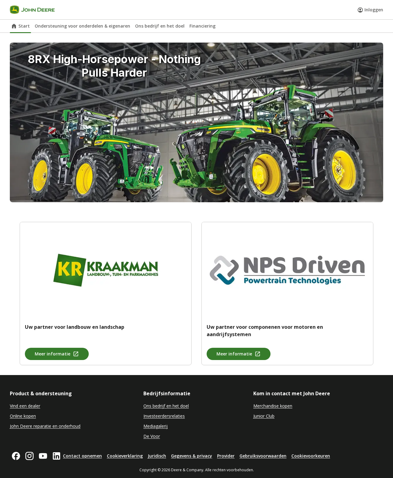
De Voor (151, 436)
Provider (226, 456)
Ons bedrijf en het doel (160, 26)
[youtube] (43, 456)
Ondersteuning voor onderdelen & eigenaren (82, 26)
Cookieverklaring (125, 456)
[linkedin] (56, 456)
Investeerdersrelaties (164, 416)
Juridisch (157, 456)
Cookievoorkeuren (310, 456)
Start (24, 26)
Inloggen (373, 10)
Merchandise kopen (272, 406)
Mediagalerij (155, 426)
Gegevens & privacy (191, 456)
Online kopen (23, 416)
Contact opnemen (82, 456)
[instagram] (29, 456)
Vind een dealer (25, 406)
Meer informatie (52, 354)
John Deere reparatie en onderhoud (45, 426)
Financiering (202, 26)
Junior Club (263, 416)
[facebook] (16, 456)
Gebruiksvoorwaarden (262, 456)
